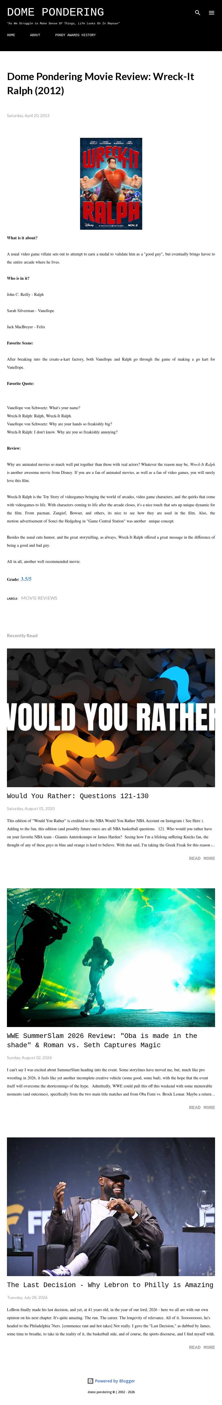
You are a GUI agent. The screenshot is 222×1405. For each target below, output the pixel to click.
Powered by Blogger (114, 1381)
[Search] (197, 10)
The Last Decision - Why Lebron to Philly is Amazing (110, 1285)
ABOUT (35, 35)
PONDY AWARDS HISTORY (75, 35)
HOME (11, 35)
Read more (202, 858)
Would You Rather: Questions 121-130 (78, 796)
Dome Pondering (55, 12)
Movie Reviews (39, 597)
